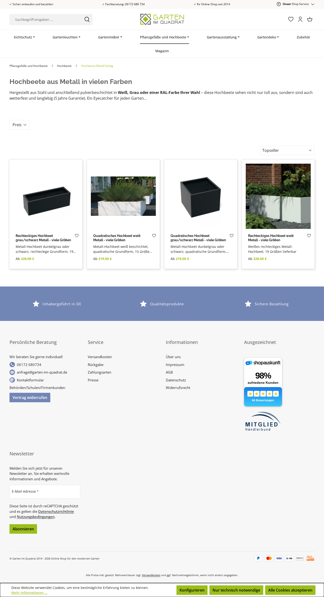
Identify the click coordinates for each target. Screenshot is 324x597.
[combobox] (45, 19)
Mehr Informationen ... (29, 592)
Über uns (173, 356)
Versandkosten (100, 356)
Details (46, 226)
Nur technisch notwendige (236, 590)
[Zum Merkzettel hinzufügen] (77, 237)
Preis (17, 124)
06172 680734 (29, 364)
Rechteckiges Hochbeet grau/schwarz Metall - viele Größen (43, 238)
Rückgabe (95, 364)
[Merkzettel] (291, 19)
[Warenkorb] (310, 19)
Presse (93, 380)
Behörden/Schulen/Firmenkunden (37, 387)
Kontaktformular (30, 380)
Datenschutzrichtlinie (56, 511)
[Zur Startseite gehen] (162, 19)
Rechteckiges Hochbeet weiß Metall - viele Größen (271, 238)
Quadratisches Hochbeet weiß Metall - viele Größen (116, 238)
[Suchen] (87, 19)
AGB (169, 372)
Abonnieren (23, 529)
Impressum (175, 364)
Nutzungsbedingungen (36, 516)
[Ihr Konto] (300, 19)
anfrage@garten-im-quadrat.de (42, 372)
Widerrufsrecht (178, 387)
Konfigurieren (192, 590)
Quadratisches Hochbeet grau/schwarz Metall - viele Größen (198, 238)
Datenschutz (176, 380)
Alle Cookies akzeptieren (290, 590)
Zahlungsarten (99, 372)
